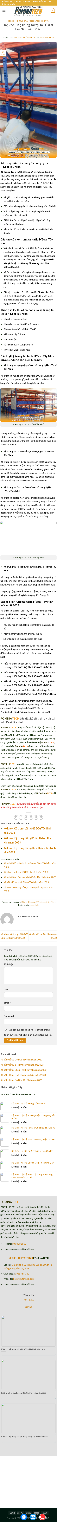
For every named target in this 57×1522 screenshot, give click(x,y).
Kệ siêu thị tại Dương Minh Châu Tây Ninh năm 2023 (30, 877)
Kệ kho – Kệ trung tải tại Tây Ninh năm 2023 (26, 872)
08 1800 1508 (19, 1243)
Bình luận (9, 964)
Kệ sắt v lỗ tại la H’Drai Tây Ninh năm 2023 (21, 1064)
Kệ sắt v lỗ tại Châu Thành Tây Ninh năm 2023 (23, 1069)
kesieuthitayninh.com (23, 1278)
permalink (34, 905)
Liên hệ (28, 1306)
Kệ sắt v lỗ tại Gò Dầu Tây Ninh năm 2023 (21, 1059)
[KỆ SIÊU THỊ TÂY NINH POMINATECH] (28, 11)
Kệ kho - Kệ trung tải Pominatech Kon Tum (28, 21)
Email (7, 1002)
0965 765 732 (22, 1273)
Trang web (9, 1016)
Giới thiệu (29, 1300)
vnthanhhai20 (46, 37)
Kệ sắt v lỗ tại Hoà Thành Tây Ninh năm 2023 (26, 882)
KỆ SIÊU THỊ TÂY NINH (21, 1258)
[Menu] (4, 10)
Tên (6, 989)
